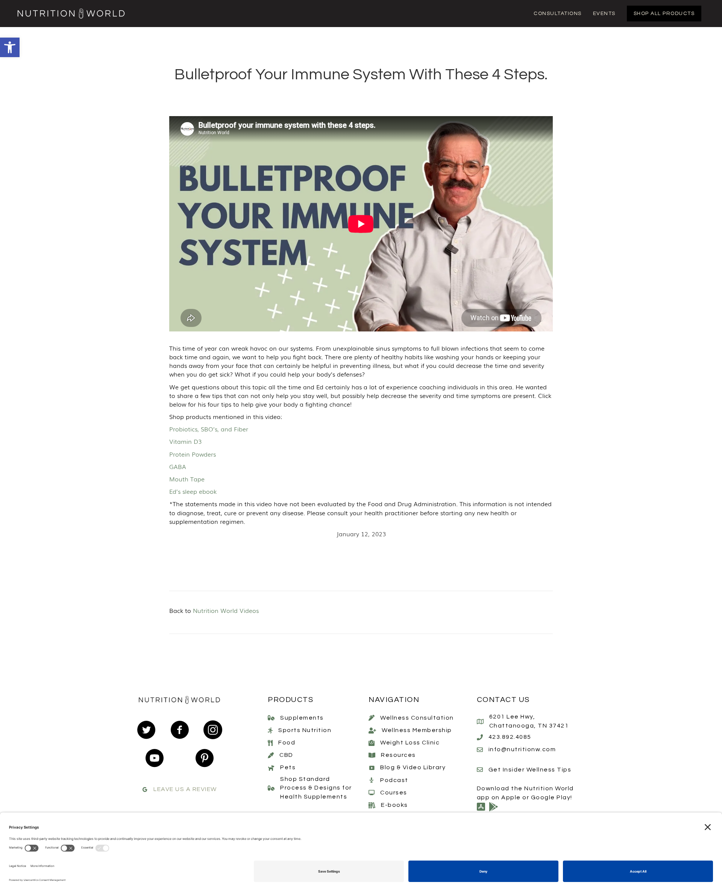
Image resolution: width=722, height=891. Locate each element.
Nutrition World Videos (226, 610)
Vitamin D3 (185, 441)
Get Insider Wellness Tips (530, 770)
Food (286, 743)
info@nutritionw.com (522, 749)
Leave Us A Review (185, 789)
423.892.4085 (509, 737)
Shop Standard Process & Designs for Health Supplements (316, 787)
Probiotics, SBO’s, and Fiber (208, 428)
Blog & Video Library (413, 767)
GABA (177, 466)
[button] (10, 47)
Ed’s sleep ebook (193, 491)
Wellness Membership (417, 730)
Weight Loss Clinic (410, 743)
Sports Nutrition (304, 730)
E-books (394, 805)
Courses (393, 793)
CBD (286, 755)
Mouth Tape (187, 478)
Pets (288, 767)
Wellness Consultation (417, 718)
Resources (398, 755)
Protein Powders (192, 453)
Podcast (394, 780)
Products (290, 699)
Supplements (302, 718)
